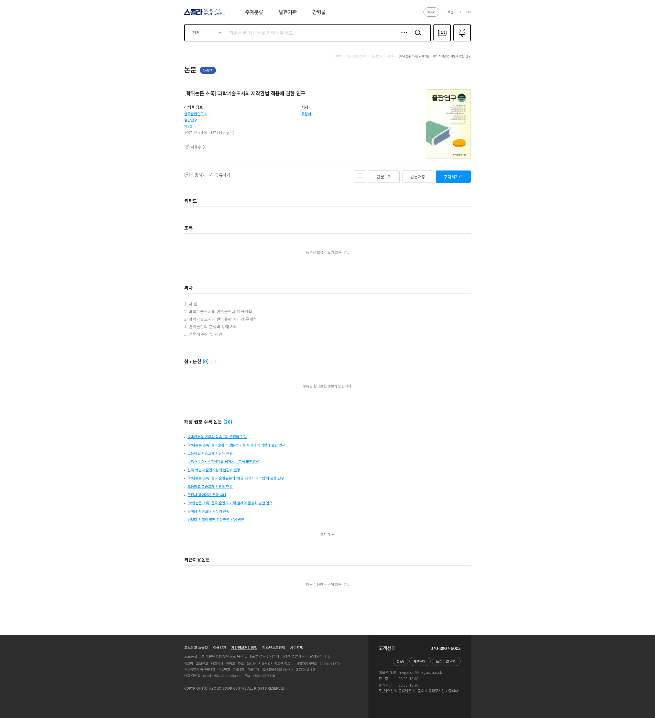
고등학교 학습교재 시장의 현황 (210, 453)
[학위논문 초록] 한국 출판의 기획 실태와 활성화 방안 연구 (230, 502)
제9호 (188, 126)
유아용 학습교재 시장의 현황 (209, 511)
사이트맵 (296, 647)
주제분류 (254, 12)
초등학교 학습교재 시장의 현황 (210, 486)
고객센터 (450, 11)
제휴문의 (420, 661)
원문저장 (417, 177)
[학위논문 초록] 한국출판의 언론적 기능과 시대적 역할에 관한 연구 (237, 445)
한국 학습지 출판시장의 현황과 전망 (214, 469)
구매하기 (451, 177)
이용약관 (219, 647)
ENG (468, 11)
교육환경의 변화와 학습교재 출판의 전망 (217, 436)
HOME (339, 56)
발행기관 (288, 12)
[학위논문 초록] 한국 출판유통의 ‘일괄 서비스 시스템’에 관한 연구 (236, 478)
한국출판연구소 (195, 113)
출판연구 (190, 119)
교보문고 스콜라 (196, 647)
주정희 (306, 113)
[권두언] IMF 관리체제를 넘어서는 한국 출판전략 (223, 461)
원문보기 (384, 177)
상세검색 (403, 36)
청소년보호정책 (273, 647)
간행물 (319, 12)
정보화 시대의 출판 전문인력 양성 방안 (216, 519)
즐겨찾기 (461, 40)
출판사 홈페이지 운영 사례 (207, 494)
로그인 (431, 11)
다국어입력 (442, 40)
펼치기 (325, 534)
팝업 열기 (213, 361)
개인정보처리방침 (244, 647)
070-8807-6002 (445, 648)
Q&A (400, 661)
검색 (417, 36)
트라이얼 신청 (446, 661)
